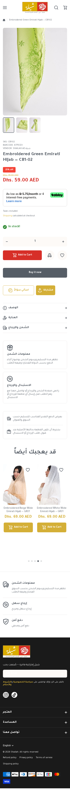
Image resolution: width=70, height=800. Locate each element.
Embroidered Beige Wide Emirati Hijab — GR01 (18, 510)
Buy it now (35, 272)
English (7, 745)
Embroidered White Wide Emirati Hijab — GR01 (51, 510)
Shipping (7, 216)
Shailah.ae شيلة (22, 148)
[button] (65, 8)
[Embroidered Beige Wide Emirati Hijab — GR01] (18, 484)
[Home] (4, 20)
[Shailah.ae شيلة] (35, 7)
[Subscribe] (62, 674)
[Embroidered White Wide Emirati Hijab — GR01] (52, 484)
